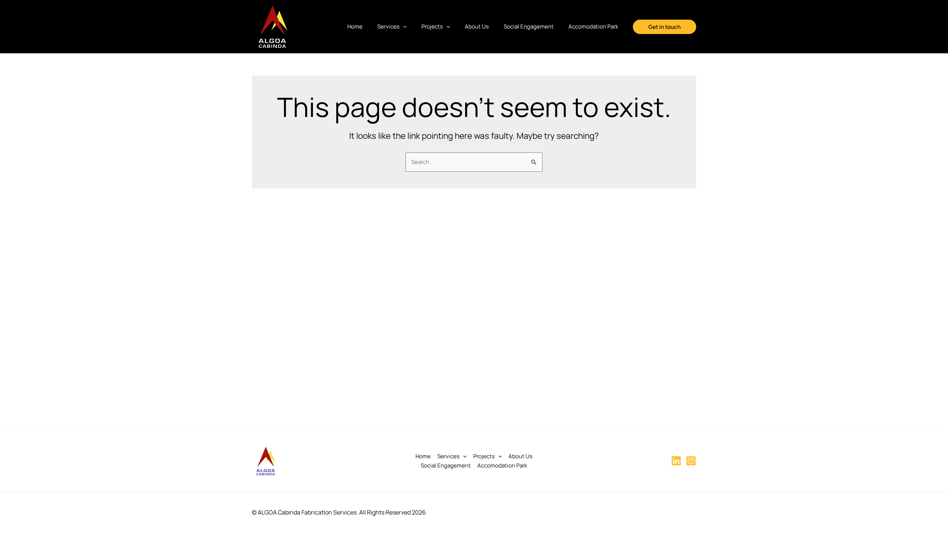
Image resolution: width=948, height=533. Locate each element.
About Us (477, 26)
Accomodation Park (593, 26)
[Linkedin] (676, 461)
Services (388, 26)
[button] (403, 26)
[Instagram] (691, 461)
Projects (432, 26)
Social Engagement (529, 26)
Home (355, 26)
